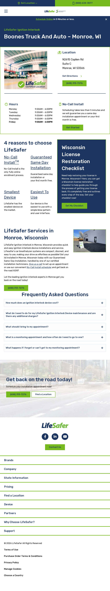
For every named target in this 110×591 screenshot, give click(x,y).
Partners (10, 513)
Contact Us (55, 447)
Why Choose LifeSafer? (19, 522)
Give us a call (35, 264)
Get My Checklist (74, 205)
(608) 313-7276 (74, 83)
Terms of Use (11, 549)
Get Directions (70, 76)
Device (8, 504)
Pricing (8, 486)
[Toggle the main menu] (6, 11)
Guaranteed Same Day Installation (41, 162)
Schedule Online (44, 19)
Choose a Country (13, 575)
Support (9, 530)
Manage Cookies (12, 569)
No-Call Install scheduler (39, 267)
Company (10, 469)
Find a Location (43, 394)
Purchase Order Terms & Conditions (23, 556)
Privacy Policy (11, 562)
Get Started (72, 127)
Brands (8, 460)
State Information (16, 477)
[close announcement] (106, 19)
